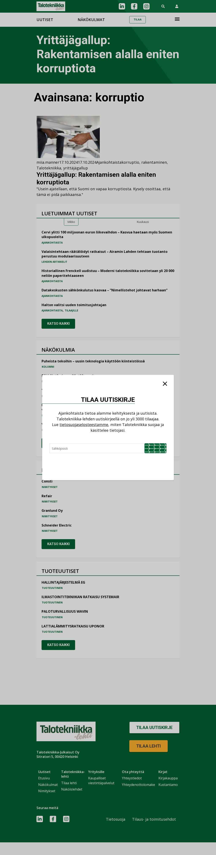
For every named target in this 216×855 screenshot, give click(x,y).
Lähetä (155, 448)
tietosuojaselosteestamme (83, 424)
